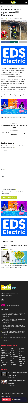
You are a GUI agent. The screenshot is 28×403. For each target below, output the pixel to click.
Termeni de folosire (5, 393)
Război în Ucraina (21, 349)
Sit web (3, 183)
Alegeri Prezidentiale (4, 358)
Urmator (11, 273)
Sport (20, 355)
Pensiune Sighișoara (5, 396)
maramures (23, 117)
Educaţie (12, 354)
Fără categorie (14, 356)
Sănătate (21, 351)
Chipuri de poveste (3, 365)
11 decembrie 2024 (14, 18)
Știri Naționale (22, 359)
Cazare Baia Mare (14, 395)
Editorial (12, 352)
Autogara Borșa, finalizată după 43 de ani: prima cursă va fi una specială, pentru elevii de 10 (17, 374)
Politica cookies (4, 395)
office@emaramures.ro (6, 295)
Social (20, 353)
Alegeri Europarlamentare (5, 353)
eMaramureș (5, 249)
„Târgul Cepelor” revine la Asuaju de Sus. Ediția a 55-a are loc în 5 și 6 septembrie (17, 382)
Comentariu (4, 150)
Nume (3, 169)
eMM (6, 18)
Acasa (2, 6)
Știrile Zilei (22, 361)
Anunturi (3, 360)
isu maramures (14, 117)
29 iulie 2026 (11, 249)
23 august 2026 (6, 316)
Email (3, 176)
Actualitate (7, 6)
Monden (12, 358)
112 (11, 6)
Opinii (11, 360)
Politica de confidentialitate (8, 189)
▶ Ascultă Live (6, 399)
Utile (20, 365)
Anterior (4, 273)
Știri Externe (22, 357)
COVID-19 (12, 348)
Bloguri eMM (4, 362)
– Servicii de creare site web (12, 305)
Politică (12, 362)
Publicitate (13, 364)
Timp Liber (22, 363)
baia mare (7, 117)
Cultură (12, 350)
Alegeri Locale (4, 355)
